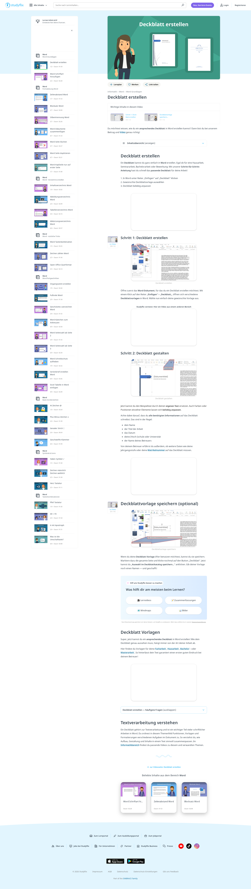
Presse (170, 846)
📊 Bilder (183, 610)
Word (121, 91)
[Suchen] (182, 5)
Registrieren (240, 5)
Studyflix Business (149, 846)
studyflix (17, 5)
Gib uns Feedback (170, 871)
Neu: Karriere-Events (202, 5)
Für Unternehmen (107, 846)
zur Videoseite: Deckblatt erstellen (165, 767)
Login (226, 5)
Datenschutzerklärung (199, 622)
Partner (128, 846)
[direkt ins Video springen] (163, 261)
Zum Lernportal (101, 836)
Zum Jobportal (155, 836)
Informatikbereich (130, 745)
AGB (110, 871)
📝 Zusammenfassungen (183, 600)
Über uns (60, 846)
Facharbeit (160, 648)
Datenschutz (122, 871)
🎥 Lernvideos (144, 600)
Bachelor (185, 648)
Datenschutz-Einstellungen (145, 871)
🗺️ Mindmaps (144, 610)
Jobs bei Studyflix (81, 846)
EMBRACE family (130, 878)
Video (123, 132)
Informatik (112, 91)
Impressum (97, 871)
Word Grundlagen (134, 91)
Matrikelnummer (156, 450)
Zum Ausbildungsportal (128, 836)
